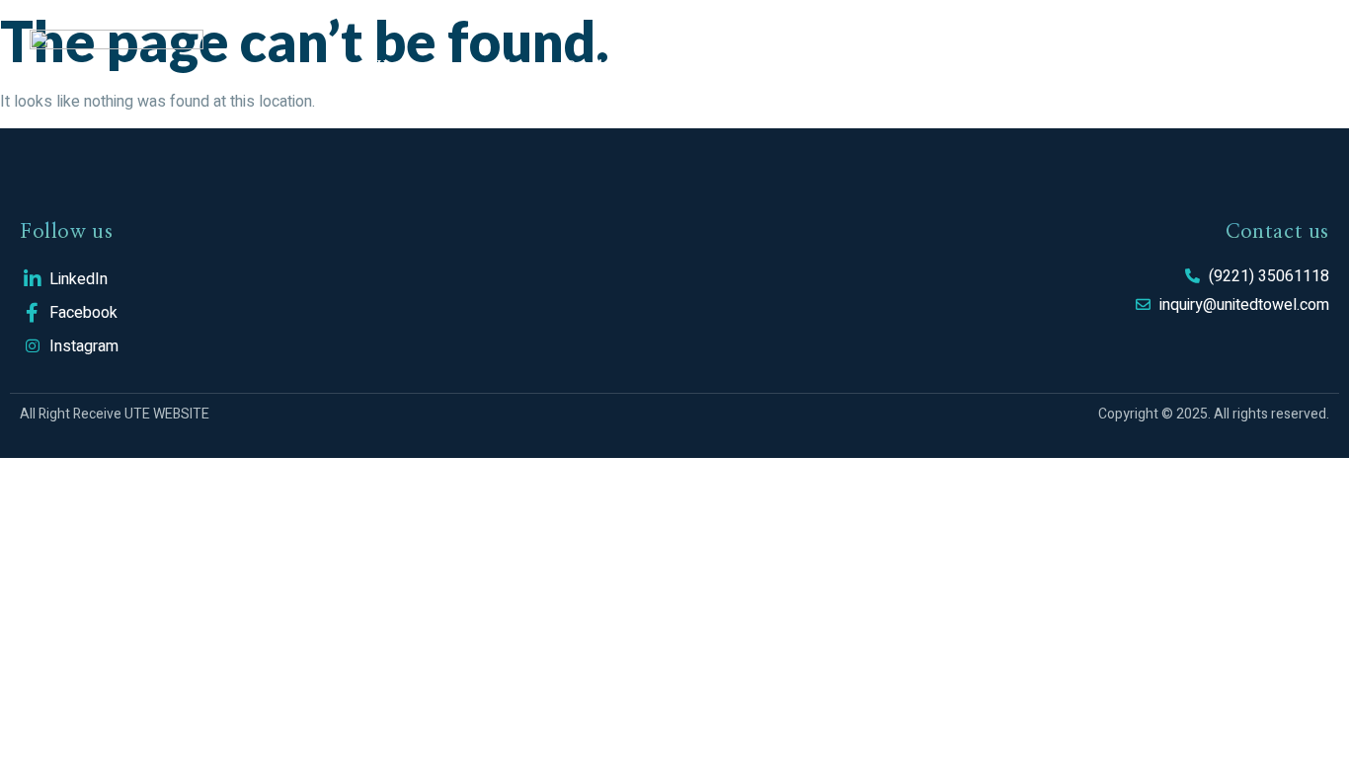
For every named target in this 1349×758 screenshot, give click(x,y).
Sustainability (824, 64)
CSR (937, 64)
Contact (1125, 64)
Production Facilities (645, 64)
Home (399, 64)
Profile (493, 64)
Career (1023, 64)
